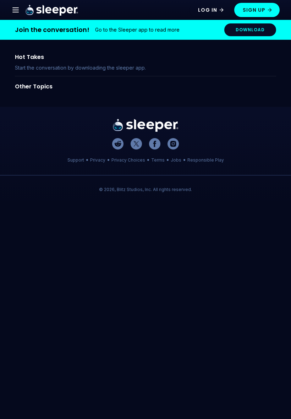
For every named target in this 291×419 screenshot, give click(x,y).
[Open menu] (15, 10)
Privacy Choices (128, 160)
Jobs (176, 160)
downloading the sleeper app (110, 68)
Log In (207, 9)
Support (75, 160)
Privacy (97, 160)
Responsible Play (205, 160)
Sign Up (254, 9)
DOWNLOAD (250, 30)
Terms (158, 160)
